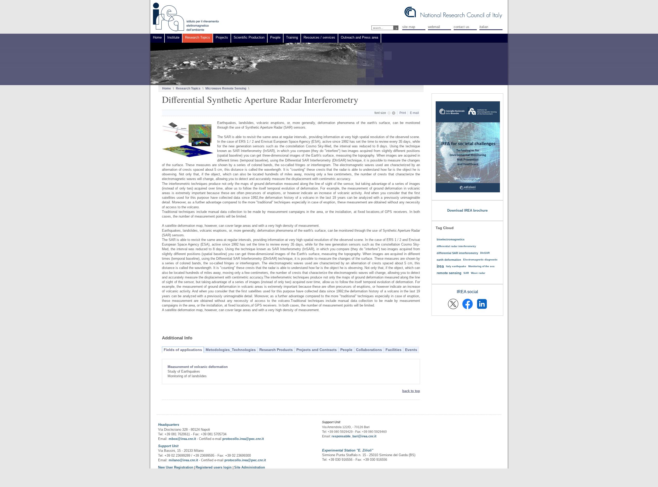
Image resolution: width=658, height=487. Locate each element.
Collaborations (369, 350)
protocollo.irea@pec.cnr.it (243, 439)
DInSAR (485, 252)
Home (166, 88)
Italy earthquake (456, 266)
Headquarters (168, 425)
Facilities (393, 350)
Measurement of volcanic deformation (198, 367)
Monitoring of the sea (481, 266)
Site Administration (249, 467)
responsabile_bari (345, 436)
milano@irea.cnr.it (183, 460)
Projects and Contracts (316, 350)
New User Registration (175, 467)
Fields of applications (183, 350)
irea (440, 266)
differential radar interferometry (456, 246)
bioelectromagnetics (450, 239)
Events (411, 350)
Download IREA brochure (467, 210)
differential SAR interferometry (457, 253)
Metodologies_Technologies (231, 350)
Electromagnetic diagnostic (480, 259)
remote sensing (449, 273)
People (346, 350)
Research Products (276, 350)
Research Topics (188, 88)
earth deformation (449, 259)
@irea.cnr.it (367, 436)
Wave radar (478, 273)
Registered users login (214, 467)
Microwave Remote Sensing (225, 88)
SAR (466, 273)
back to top (411, 391)
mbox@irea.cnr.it (182, 439)
